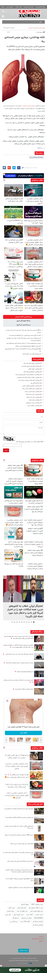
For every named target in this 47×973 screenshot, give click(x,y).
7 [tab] (19, 622)
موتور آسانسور (25, 904)
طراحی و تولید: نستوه (22, 963)
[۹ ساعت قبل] (39, 647)
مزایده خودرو (10, 911)
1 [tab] (33, 622)
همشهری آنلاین (29, 13)
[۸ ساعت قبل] (39, 691)
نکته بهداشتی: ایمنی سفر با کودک (34, 394)
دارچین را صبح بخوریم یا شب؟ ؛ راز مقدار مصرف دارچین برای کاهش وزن (23, 343)
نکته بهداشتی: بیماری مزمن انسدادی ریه (24, 39)
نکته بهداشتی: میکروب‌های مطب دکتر (33, 363)
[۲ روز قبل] (39, 881)
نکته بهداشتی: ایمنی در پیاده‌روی (34, 403)
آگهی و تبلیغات (18, 7)
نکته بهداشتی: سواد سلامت (35, 400)
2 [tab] (31, 622)
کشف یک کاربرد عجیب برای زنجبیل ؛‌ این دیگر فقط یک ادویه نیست (25, 335)
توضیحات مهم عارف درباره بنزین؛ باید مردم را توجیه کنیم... (19, 654)
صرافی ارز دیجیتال (27, 918)
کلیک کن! (23, 733)
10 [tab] (12, 622)
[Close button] (46, 966)
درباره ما (41, 936)
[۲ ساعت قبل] (39, 674)
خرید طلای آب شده (22, 911)
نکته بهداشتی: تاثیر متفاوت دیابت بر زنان (32, 389)
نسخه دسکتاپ (24, 950)
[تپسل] (1, 966)
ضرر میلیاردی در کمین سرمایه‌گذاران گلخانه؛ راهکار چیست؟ (19, 817)
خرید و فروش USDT (37, 904)
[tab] (23, 317)
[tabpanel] (23, 597)
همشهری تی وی (9, 7)
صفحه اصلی (42, 28)
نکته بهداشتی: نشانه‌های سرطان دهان (33, 372)
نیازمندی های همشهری (29, 7)
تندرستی (30, 28)
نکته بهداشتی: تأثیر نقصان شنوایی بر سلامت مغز (30, 380)
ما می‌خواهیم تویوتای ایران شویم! (25, 672)
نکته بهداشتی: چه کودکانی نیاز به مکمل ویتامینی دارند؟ (28, 375)
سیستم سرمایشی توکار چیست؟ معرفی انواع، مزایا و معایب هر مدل (18, 853)
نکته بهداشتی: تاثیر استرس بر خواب (33, 392)
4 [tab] (26, 622)
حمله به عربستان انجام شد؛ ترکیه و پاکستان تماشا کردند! (19, 663)
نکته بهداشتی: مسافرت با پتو (35, 406)
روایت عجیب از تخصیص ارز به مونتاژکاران (30, 22)
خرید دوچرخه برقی (18, 915)
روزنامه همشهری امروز (40, 7)
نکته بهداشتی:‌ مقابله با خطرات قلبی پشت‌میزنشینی (29, 377)
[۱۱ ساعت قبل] (39, 872)
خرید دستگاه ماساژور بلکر (36, 908)
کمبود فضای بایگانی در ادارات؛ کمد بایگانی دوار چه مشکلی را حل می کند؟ (18, 827)
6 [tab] (21, 622)
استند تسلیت (39, 915)
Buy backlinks (38, 918)
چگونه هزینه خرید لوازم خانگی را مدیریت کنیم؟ (21, 844)
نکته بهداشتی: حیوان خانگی (35, 369)
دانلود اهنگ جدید (25, 921)
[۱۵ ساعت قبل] (39, 639)
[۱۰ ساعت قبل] (39, 656)
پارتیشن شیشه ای (38, 921)
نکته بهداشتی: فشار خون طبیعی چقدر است (31, 366)
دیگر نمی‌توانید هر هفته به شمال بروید (24, 689)
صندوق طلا (16, 918)
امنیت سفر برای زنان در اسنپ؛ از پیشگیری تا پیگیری (20, 887)
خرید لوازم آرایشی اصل (36, 911)
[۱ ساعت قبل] (23, 588)
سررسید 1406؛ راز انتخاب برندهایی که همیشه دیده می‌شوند (19, 835)
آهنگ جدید (29, 915)
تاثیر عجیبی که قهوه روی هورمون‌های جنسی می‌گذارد (28, 346)
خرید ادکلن (11, 908)
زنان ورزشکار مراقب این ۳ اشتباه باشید (31, 354)
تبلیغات (41, 941)
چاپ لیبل (8, 915)
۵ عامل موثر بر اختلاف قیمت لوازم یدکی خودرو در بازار (20, 861)
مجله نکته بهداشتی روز (36, 157)
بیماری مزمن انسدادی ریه (28, 106)
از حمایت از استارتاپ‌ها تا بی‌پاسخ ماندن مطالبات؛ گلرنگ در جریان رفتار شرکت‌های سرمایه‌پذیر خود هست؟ (19, 871)
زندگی (35, 28)
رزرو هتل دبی (14, 921)
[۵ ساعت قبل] (39, 811)
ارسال (6, 450)
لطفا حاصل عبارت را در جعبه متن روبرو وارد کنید (30, 442)
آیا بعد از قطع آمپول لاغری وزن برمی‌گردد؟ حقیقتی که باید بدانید (19, 879)
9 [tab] (14, 622)
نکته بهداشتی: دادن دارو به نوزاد (34, 397)
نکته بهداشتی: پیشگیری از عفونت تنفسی (32, 386)
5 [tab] (24, 622)
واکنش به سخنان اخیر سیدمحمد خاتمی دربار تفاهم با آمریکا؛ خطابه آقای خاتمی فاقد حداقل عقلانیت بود (18, 637)
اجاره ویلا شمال (21, 908)
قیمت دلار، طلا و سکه (37, 939)
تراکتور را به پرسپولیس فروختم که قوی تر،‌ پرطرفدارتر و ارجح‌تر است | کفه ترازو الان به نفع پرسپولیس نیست (18, 646)
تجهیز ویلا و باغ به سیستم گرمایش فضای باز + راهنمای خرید (18, 809)
